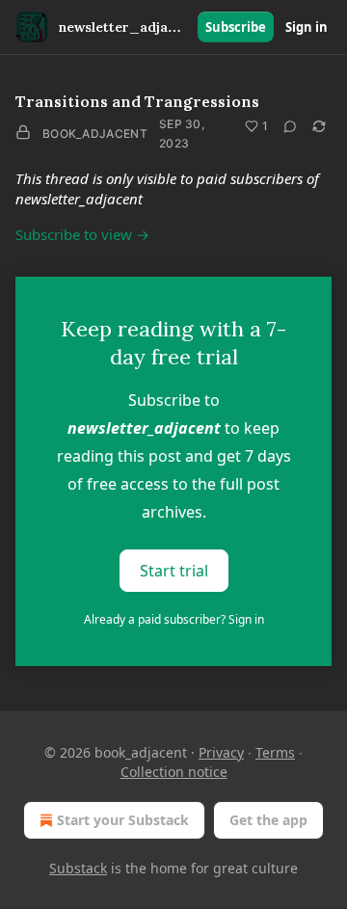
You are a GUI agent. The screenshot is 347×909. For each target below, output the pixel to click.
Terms (275, 752)
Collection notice (173, 771)
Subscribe (235, 27)
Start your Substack (123, 820)
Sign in (306, 27)
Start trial (174, 570)
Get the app (268, 820)
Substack (78, 868)
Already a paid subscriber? (174, 619)
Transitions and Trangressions (137, 101)
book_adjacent (94, 133)
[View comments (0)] (290, 126)
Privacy (221, 752)
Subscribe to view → (82, 234)
